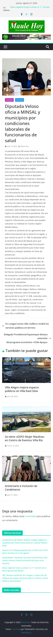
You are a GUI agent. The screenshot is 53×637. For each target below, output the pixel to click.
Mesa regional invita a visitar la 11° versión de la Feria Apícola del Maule (30, 8)
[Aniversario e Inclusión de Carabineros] (26, 457)
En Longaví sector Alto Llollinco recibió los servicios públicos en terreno (27, 325)
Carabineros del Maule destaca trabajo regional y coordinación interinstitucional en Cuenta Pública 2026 (24, 543)
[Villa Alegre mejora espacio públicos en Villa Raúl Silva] (26, 359)
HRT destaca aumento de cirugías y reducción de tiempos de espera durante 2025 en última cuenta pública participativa (25, 578)
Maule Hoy (24, 146)
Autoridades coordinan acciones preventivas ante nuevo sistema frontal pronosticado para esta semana (24, 560)
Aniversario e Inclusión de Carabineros (21, 487)
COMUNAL (9, 100)
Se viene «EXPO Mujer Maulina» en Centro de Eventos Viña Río (25, 438)
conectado (30, 516)
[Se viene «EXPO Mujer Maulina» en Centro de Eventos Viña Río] (26, 408)
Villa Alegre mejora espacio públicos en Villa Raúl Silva (22, 389)
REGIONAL (19, 100)
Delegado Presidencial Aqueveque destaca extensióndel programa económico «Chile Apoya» (26, 338)
